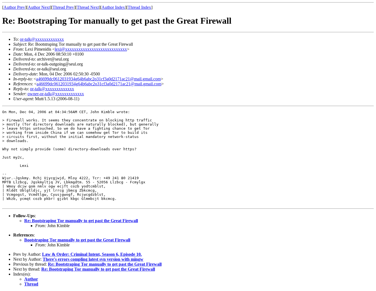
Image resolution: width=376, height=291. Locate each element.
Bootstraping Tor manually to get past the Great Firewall (77, 240)
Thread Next (88, 7)
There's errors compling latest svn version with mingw (93, 259)
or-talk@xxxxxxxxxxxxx (42, 39)
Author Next (39, 7)
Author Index (113, 7)
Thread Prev (63, 7)
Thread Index (139, 7)
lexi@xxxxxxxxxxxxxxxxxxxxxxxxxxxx (91, 49)
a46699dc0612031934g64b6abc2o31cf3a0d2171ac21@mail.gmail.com (98, 79)
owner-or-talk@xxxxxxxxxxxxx (56, 93)
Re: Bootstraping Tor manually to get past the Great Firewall (81, 220)
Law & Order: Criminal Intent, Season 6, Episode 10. (92, 254)
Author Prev (14, 7)
